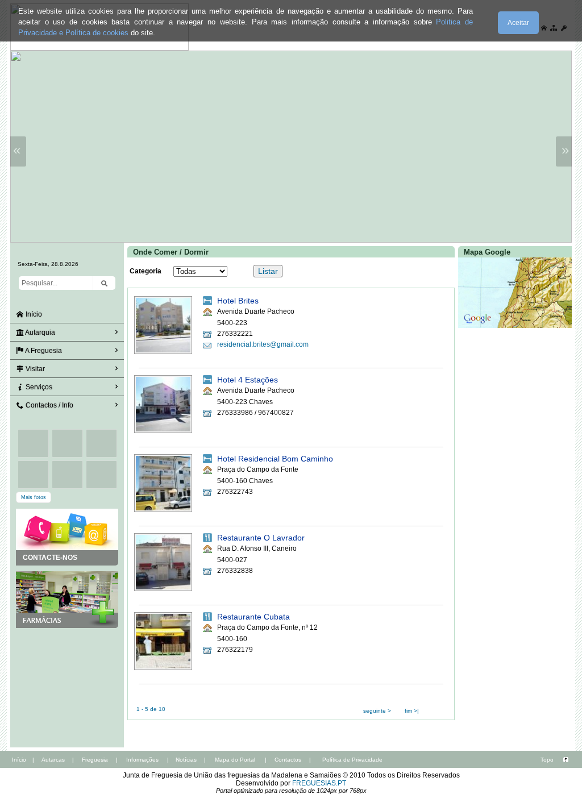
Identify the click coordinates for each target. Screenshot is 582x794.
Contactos (288, 759)
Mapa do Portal (235, 759)
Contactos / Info (48, 405)
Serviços (38, 387)
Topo (547, 759)
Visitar (34, 369)
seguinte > (377, 711)
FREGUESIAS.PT (319, 783)
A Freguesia (43, 351)
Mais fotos (33, 497)
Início (33, 314)
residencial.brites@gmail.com (263, 344)
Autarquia (39, 332)
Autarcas (53, 759)
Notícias (186, 759)
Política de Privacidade (352, 759)
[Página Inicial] (99, 48)
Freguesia (95, 759)
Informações (142, 759)
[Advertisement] (67, 685)
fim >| (412, 711)
